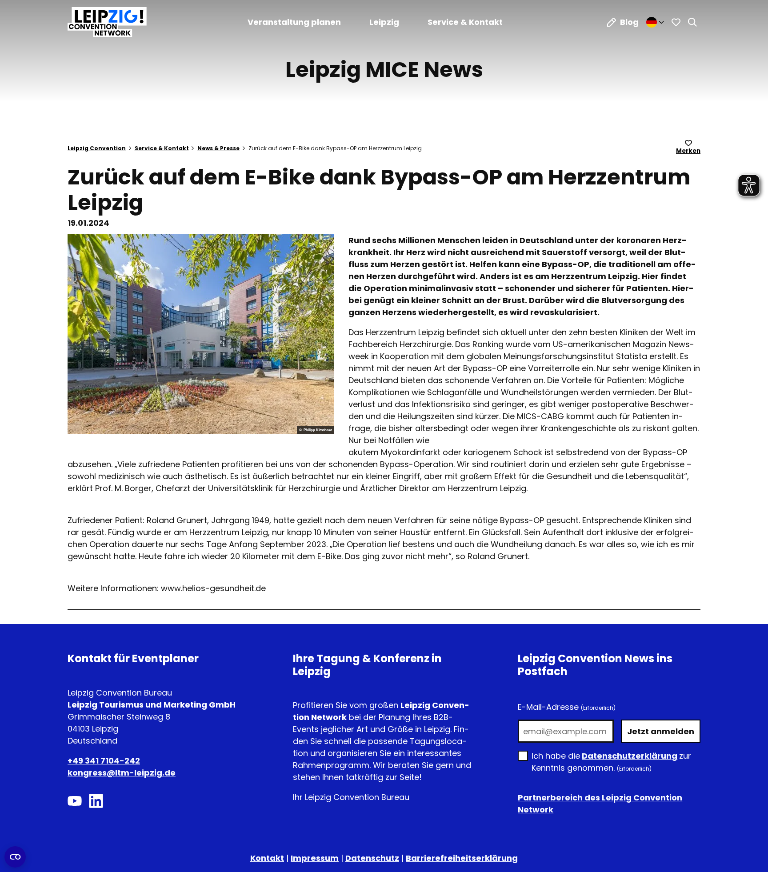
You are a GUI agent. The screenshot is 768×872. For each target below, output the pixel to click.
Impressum (315, 858)
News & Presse (218, 148)
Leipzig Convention (97, 148)
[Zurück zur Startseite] (107, 22)
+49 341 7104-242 (104, 760)
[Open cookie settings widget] (15, 857)
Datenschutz (372, 858)
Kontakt (267, 858)
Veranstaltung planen (294, 22)
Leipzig (384, 22)
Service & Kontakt (465, 22)
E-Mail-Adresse (567, 706)
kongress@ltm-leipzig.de (122, 772)
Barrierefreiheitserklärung (462, 858)
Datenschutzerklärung (629, 755)
